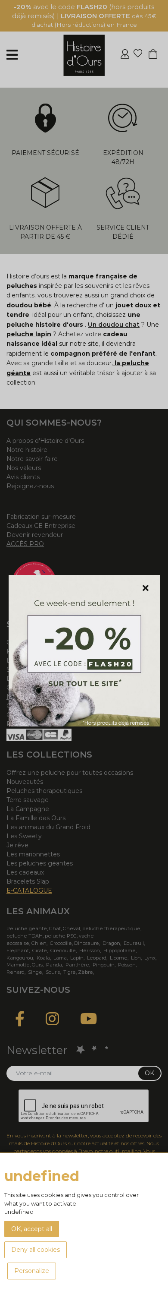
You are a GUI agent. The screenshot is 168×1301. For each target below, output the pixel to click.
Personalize (31, 1271)
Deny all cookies (35, 1250)
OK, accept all (31, 1229)
